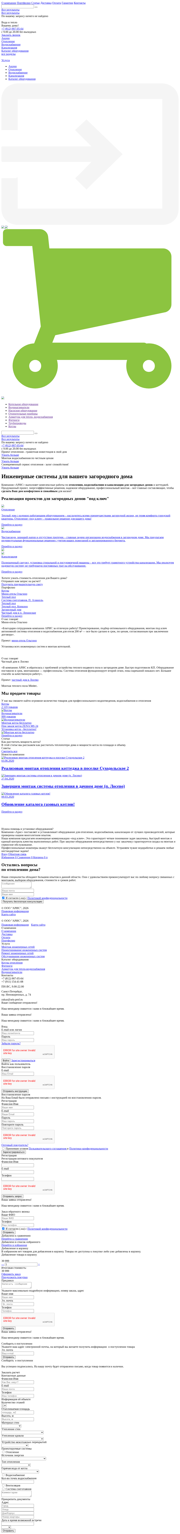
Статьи (35, 2)
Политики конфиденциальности (88, 1148)
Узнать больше (10, 454)
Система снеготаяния (18, 1488)
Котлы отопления (11, 962)
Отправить (8, 1232)
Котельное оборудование (23, 404)
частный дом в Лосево (25, 679)
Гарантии (67, 2)
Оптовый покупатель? (14, 1145)
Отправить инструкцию (15, 1091)
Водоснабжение (18, 72)
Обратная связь (17, 854)
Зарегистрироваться (23, 1060)
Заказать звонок (10, 35)
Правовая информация (15, 911)
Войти (6, 1060)
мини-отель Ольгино (24, 640)
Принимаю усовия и (57, 1148)
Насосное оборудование (22, 410)
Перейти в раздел (11, 615)
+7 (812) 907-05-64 (12, 28)
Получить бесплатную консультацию (22, 901)
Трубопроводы (17, 423)
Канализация (16, 75)
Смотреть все (9, 751)
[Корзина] (90, 394)
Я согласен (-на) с (37, 898)
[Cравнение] (6, 227)
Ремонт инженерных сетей (17, 953)
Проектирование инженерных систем (24, 950)
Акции (12, 66)
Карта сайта (8, 914)
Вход (4, 854)
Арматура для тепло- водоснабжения (30, 416)
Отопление (15, 69)
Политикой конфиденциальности (47, 898)
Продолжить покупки (14, 1277)
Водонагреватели (18, 407)
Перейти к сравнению (14, 1238)
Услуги (5, 60)
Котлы (12, 426)
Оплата (56, 2)
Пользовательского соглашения (48, 1148)
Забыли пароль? (11, 1043)
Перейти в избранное (14, 1245)
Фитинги (14, 420)
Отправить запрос (12, 1196)
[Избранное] (3, 227)
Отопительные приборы (23, 413)
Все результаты (10, 9)
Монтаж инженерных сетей (18, 946)
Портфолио (24, 2)
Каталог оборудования (22, 78)
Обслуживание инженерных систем (23, 956)
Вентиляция (13, 1485)
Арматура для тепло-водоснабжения (23, 968)
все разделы (8, 53)
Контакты (80, 2)
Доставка (46, 2)
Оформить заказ (11, 1274)
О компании (8, 2)
